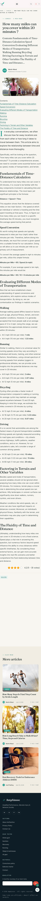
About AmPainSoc (9, 822)
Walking (3, 113)
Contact (5, 870)
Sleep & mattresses (9, 851)
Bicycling (3, 119)
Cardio (8, 10)
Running (3, 116)
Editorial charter (8, 867)
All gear (5, 854)
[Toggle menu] (17, 4)
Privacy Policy (7, 825)
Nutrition (5, 841)
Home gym (6, 838)
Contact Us (6, 829)
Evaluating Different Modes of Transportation (19, 110)
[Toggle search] (31, 4)
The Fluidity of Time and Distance (14, 128)
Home (1, 10)
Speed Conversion (7, 107)
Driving (3, 122)
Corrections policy (9, 863)
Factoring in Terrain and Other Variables (16, 125)
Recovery (6, 844)
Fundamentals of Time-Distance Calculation (18, 104)
